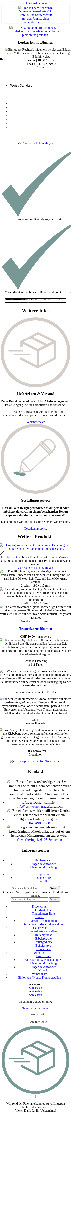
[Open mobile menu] (5, 14)
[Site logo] (35, 22)
